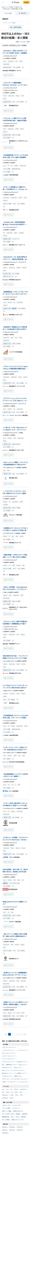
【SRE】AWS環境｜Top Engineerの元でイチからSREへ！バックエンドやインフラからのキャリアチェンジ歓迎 (15, 589)
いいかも (9, 75)
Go (12, 1092)
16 (18, 1034)
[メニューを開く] (2, 2)
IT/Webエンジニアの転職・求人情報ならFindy (11, 7)
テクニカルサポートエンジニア (19, 1079)
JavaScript (23, 1089)
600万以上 (19, 1127)
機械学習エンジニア (11, 1064)
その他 (3, 1082)
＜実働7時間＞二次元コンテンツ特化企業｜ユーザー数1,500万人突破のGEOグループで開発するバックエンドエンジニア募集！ (15, 558)
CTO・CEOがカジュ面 (8, 1114)
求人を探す (9, 13)
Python (16, 1089)
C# (11, 1089)
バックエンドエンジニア (8, 1050)
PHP (21, 1095)
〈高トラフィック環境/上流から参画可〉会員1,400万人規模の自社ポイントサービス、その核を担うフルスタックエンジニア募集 (15, 937)
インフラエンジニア (22, 1050)
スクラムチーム (16, 1108)
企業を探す (23, 13)
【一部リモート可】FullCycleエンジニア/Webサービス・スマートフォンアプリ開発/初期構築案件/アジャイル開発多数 (15, 430)
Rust (16, 1095)
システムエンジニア (7, 1076)
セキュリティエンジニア (8, 1053)
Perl (3, 1092)
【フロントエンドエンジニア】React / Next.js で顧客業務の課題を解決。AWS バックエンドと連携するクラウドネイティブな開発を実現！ (15, 369)
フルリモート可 (16, 1105)
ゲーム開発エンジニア (20, 1073)
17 (21, 1034)
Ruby (7, 1092)
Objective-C (5, 1095)
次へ (25, 1034)
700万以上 (4, 1130)
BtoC (12, 1117)
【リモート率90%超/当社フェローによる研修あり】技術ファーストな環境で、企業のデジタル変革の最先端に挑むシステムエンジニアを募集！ (15, 806)
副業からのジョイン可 (17, 1119)
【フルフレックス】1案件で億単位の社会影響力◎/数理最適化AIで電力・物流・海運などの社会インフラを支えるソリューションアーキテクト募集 (15, 624)
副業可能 (24, 1114)
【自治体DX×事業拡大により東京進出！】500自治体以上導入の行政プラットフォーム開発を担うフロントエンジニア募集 (15, 330)
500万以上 (12, 1127)
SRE (3, 1064)
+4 (22, 67)
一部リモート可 (6, 1105)
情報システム (17, 1076)
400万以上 (4, 1127)
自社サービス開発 (6, 1111)
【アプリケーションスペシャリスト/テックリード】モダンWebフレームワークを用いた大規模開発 (15, 400)
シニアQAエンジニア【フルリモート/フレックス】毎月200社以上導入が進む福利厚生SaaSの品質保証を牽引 (15, 687)
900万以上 (19, 1130)
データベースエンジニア (8, 1059)
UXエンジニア (5, 1070)
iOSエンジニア (22, 1064)
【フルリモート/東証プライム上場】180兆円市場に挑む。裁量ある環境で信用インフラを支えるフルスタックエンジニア (15, 121)
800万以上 (12, 1130)
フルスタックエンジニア (8, 1062)
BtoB (17, 1117)
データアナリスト (23, 1082)
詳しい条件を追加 (15, 27)
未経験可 (18, 1114)
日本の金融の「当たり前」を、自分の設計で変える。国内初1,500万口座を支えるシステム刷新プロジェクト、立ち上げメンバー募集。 (15, 872)
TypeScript (5, 1098)
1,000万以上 (5, 1133)
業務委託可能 (5, 1117)
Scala (11, 1095)
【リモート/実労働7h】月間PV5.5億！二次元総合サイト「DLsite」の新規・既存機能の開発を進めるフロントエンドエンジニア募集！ (15, 190)
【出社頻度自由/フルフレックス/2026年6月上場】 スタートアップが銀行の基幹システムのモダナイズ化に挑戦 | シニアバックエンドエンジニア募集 (15, 718)
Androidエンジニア (7, 1067)
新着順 (28, 41)
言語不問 (23, 1117)
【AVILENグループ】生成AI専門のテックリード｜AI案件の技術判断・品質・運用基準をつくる (15, 259)
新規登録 (26, 2)
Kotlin (11, 1098)
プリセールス (5, 1079)
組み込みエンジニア (7, 1073)
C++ (8, 1089)
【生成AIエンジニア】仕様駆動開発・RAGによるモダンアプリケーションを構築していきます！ (15, 974)
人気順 (17, 41)
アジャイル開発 (6, 1108)
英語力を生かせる (18, 1111)
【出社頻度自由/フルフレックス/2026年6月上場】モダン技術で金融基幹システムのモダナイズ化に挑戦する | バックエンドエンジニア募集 (15, 158)
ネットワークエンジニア (8, 1056)
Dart (21, 1092)
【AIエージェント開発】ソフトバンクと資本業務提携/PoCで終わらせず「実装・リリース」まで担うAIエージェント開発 (15, 465)
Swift (16, 1092)
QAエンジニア (18, 1067)
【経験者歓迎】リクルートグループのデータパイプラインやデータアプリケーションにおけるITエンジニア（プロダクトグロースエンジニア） (15, 295)
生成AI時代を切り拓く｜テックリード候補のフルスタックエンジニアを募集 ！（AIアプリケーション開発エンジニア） (15, 659)
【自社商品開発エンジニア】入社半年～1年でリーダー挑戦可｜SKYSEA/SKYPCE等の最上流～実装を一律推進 (15, 777)
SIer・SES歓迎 (6, 1119)
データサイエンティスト (17, 1070)
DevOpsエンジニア (22, 1062)
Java (3, 1089)
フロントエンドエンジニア (9, 1047)
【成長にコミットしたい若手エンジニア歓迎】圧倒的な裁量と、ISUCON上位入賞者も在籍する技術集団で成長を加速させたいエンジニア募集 (15, 1005)
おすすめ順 (22, 41)
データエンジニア (12, 1082)
